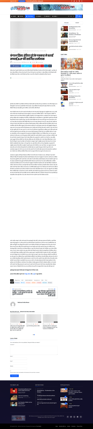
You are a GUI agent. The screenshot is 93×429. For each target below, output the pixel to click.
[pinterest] (42, 66)
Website (11, 366)
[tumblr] (50, 66)
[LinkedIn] (77, 1)
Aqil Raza (62, 77)
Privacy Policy (79, 426)
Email (11, 361)
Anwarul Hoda (20, 397)
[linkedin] (46, 66)
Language (16, 50)
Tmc (46, 280)
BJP (22, 280)
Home (11, 50)
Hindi (20, 50)
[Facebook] (72, 1)
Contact (68, 426)
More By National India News (27, 311)
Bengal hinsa (17, 280)
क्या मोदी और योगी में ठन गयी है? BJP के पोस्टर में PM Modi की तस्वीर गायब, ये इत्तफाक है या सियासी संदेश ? (50, 327)
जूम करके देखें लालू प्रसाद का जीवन (33, 326)
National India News (17, 62)
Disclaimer (73, 426)
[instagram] (82, 1)
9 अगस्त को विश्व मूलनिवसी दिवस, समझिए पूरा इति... (35, 1)
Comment (12, 344)
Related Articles (14, 311)
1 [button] (33, 334)
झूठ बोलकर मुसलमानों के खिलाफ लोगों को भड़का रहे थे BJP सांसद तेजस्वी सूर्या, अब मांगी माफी (45, 293)
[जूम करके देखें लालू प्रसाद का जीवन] (33, 318)
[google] (34, 66)
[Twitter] (74, 1)
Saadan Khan (71, 43)
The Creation (38, 426)
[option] (17, 322)
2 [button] (34, 334)
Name (11, 356)
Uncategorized (19, 52)
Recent (77, 22)
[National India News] (20, 4)
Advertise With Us (62, 426)
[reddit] (38, 66)
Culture (70, 397)
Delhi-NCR (71, 388)
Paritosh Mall (71, 92)
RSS (42, 280)
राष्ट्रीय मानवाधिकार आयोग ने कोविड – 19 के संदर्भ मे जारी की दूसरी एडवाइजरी (22, 292)
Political (14, 52)
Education (22, 322)
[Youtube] (79, 1)
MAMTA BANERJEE (29, 280)
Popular (66, 22)
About (57, 426)
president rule (37, 280)
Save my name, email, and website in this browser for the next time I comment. (25, 372)
